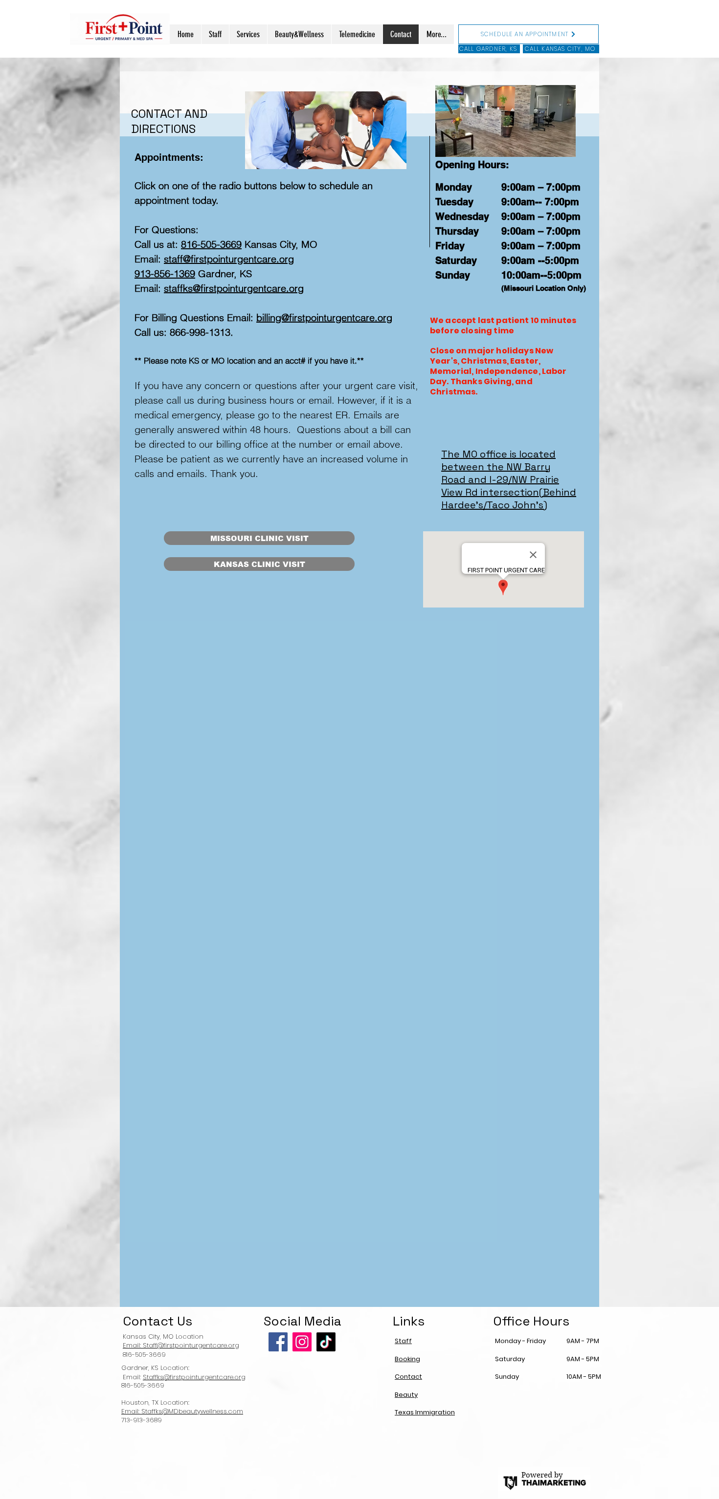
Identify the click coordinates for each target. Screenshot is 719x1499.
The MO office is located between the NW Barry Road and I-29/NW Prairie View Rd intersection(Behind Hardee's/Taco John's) (508, 479)
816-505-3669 (211, 244)
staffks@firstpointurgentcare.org (234, 288)
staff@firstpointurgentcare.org (229, 259)
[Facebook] (278, 1341)
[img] (505, 121)
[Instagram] (302, 1341)
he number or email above (342, 444)
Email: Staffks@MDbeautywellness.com (182, 1411)
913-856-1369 (165, 273)
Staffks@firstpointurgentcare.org (194, 1377)
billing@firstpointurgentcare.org (324, 317)
